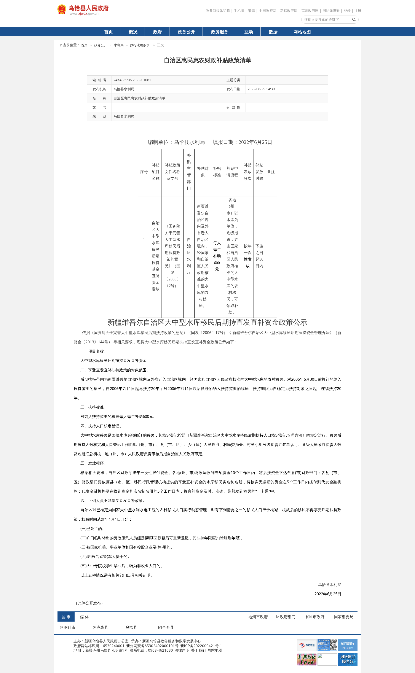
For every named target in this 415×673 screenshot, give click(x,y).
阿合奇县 (166, 627)
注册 (357, 10)
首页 (108, 32)
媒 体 (84, 616)
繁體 (251, 10)
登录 (347, 10)
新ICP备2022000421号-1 (200, 645)
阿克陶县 (100, 627)
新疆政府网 (288, 10)
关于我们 (198, 650)
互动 (248, 32)
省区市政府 (314, 616)
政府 (157, 32)
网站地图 (302, 32)
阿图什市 (67, 627)
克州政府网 (310, 10)
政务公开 (186, 32)
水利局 (119, 45)
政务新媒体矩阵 (218, 10)
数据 (273, 32)
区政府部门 (285, 616)
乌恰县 (131, 627)
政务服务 (219, 32)
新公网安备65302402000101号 (152, 645)
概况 (133, 32)
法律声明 (181, 650)
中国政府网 (267, 10)
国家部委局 (343, 616)
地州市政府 (258, 616)
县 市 (66, 616)
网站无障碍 (331, 10)
